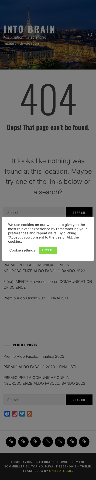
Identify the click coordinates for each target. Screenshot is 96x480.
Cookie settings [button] (22, 250)
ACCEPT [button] (47, 250)
